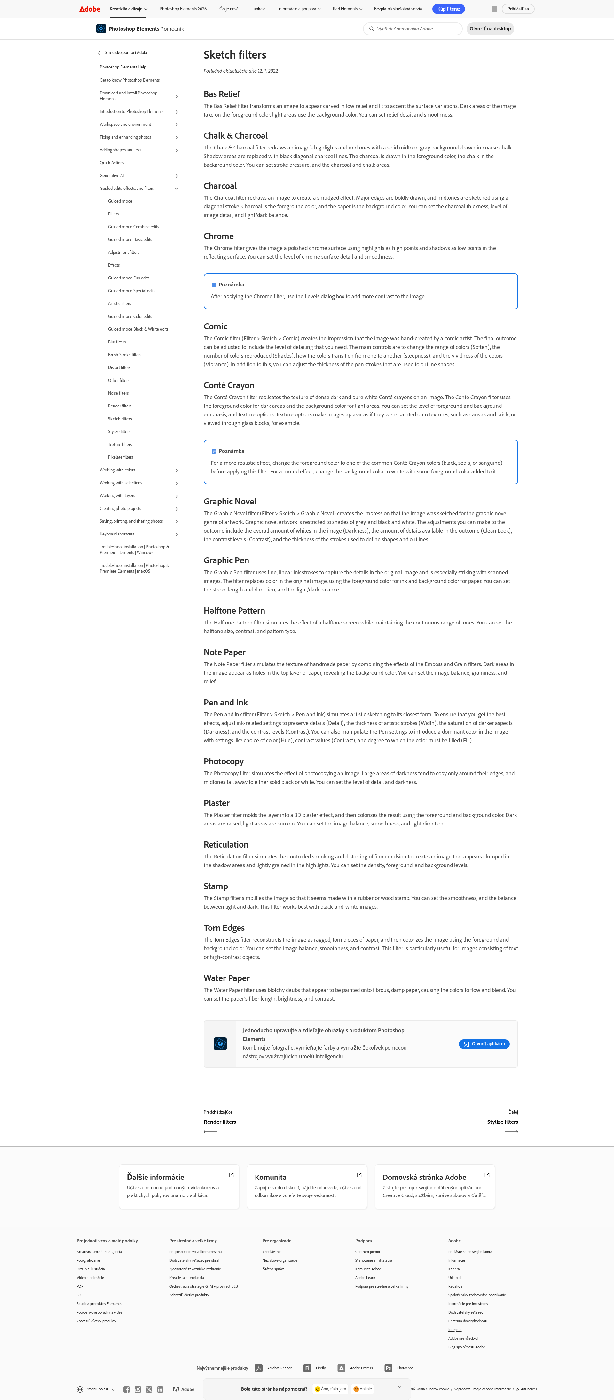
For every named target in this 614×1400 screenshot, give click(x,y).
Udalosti (454, 1277)
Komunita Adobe (368, 1269)
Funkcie (258, 9)
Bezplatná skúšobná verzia (398, 9)
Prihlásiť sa (518, 9)
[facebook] (126, 1389)
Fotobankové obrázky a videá (99, 1312)
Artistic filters (119, 303)
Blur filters (117, 342)
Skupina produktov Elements (99, 1303)
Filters (113, 214)
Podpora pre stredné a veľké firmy (382, 1286)
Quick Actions (112, 162)
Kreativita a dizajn (126, 9)
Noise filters (118, 393)
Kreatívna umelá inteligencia (99, 1252)
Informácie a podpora (297, 9)
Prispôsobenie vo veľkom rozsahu (195, 1252)
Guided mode (120, 201)
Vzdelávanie (272, 1252)
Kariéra (454, 1269)
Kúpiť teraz (448, 9)
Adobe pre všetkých (463, 1338)
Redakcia (455, 1286)
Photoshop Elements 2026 (183, 9)
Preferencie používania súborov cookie (419, 1389)
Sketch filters (120, 419)
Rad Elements (345, 9)
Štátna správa (274, 1269)
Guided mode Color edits (130, 316)
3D (79, 1295)
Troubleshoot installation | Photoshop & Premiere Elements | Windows (134, 549)
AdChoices (529, 1389)
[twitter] (149, 1389)
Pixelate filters (120, 457)
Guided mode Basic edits (130, 239)
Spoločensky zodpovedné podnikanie (477, 1295)
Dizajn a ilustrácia (91, 1269)
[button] (494, 9)
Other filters (118, 380)
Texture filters (120, 444)
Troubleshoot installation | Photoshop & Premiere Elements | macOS (134, 568)
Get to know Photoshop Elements (130, 80)
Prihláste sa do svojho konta (470, 1252)
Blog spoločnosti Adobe (466, 1347)
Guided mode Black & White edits (138, 329)
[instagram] (138, 1389)
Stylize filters (119, 431)
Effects (114, 265)
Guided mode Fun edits (128, 278)
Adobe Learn (365, 1277)
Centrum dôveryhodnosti (467, 1321)
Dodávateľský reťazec (465, 1312)
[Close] (399, 1387)
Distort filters (119, 367)
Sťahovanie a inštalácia (373, 1260)
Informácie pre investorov (468, 1303)
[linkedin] (160, 1389)
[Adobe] (90, 9)
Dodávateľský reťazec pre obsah (194, 1260)
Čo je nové (229, 9)
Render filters (119, 406)
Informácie (456, 1260)
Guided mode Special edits (131, 291)
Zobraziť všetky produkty (96, 1321)
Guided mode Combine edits (133, 226)
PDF (80, 1286)
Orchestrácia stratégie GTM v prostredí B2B (203, 1286)
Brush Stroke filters (124, 355)
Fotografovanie (88, 1260)
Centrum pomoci (368, 1252)
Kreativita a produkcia (186, 1277)
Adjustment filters (123, 252)
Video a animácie (90, 1277)
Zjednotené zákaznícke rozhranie (195, 1269)
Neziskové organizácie (280, 1260)
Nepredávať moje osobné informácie (482, 1389)
